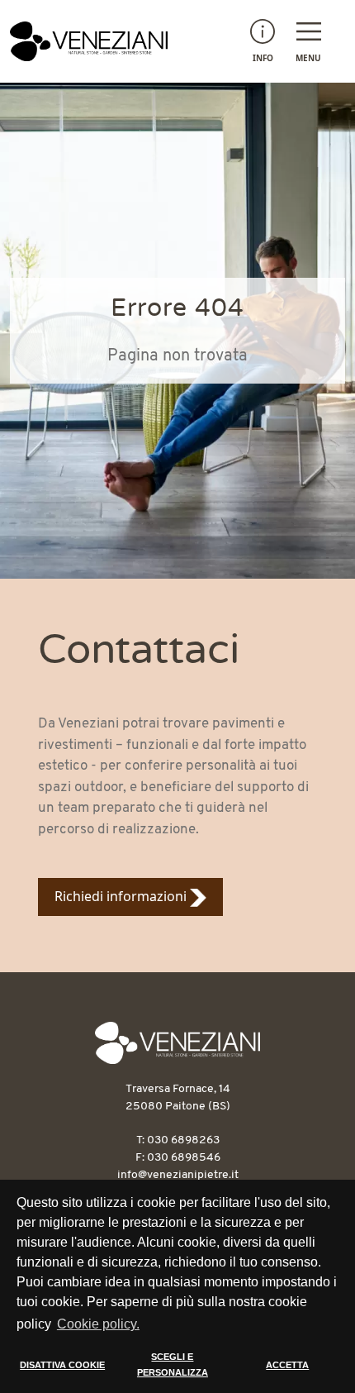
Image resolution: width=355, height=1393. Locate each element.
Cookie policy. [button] (98, 1324)
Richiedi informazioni (122, 896)
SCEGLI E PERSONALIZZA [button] (172, 1365)
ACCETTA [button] (287, 1365)
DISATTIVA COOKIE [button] (62, 1365)
